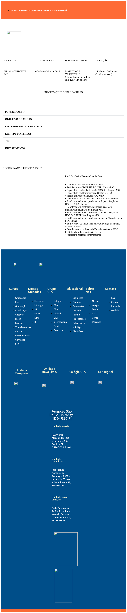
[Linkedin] (110, 10)
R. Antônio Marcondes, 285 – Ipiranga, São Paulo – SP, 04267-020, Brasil (61, 441)
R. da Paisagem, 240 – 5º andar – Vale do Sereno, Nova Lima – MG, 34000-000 (61, 514)
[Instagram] (119, 10)
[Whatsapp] (109, 264)
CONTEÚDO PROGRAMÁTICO (23, 126)
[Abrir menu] (123, 35)
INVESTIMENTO (15, 148)
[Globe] (87, 382)
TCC (8, 141)
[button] (63, 112)
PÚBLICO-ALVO (14, 112)
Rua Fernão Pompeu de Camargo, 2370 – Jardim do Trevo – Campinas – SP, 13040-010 (61, 478)
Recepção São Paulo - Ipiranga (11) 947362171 (61, 415)
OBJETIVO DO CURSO (18, 119)
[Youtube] (100, 264)
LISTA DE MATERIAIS (18, 133)
